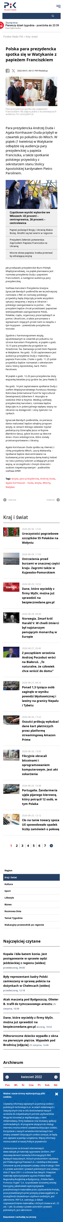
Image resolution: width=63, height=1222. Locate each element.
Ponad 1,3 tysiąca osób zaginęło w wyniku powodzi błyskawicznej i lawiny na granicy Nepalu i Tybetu (40, 696)
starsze (12, 499)
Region (8, 870)
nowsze (51, 499)
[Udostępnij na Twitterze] (14, 71)
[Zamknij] (56, 1094)
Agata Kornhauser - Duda (19, 482)
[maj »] (56, 1077)
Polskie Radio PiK (13, 36)
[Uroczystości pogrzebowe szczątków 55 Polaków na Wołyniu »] (11, 536)
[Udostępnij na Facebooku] (8, 71)
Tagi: (8, 478)
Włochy (46, 482)
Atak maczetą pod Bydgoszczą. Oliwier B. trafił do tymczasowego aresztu (30, 1003)
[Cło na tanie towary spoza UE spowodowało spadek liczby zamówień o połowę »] (11, 822)
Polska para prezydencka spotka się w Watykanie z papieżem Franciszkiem (31, 54)
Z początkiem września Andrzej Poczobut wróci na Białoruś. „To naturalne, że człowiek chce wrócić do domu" (39, 662)
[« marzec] (7, 1077)
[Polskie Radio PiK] (10, 6)
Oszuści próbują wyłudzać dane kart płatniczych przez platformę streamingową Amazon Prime (40, 731)
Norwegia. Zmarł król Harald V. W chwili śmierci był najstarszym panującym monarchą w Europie (40, 627)
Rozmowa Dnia (13, 911)
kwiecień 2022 (31, 1077)
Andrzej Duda (47, 478)
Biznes (8, 904)
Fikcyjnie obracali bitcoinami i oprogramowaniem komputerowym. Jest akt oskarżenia (40, 765)
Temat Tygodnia (13, 918)
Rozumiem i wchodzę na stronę (19, 1217)
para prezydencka (29, 478)
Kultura (9, 884)
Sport (8, 890)
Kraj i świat (32, 36)
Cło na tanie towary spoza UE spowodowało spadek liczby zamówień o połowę (40, 824)
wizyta (14, 478)
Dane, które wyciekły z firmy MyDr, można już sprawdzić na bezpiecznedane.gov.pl (28, 1022)
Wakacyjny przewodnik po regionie (24, 924)
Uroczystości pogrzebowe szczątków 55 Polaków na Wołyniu (40, 538)
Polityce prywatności (37, 1141)
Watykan (10, 487)
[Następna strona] (51, 845)
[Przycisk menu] (58, 6)
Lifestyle (9, 897)
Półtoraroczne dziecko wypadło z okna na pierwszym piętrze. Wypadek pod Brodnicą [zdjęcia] (30, 1040)
